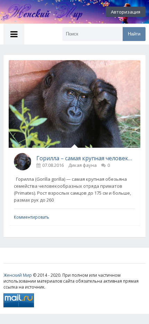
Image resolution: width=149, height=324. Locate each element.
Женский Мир (17, 275)
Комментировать (31, 217)
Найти (134, 34)
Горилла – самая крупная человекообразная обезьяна (85, 158)
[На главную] (38, 11)
